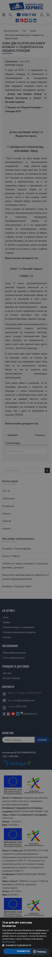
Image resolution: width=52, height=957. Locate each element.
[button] (26, 945)
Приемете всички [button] (26, 951)
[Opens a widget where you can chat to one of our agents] (39, 952)
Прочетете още (8, 942)
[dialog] (26, 937)
